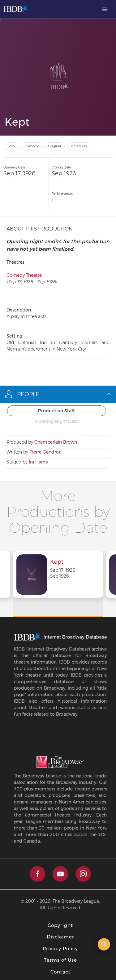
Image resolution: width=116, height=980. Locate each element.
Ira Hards (38, 462)
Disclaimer (60, 937)
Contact (60, 972)
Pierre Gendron (45, 452)
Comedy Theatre (24, 275)
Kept (56, 562)
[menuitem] (105, 9)
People (28, 394)
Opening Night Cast (56, 421)
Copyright (60, 925)
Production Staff (56, 411)
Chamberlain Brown (55, 442)
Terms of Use (60, 960)
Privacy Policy (60, 948)
